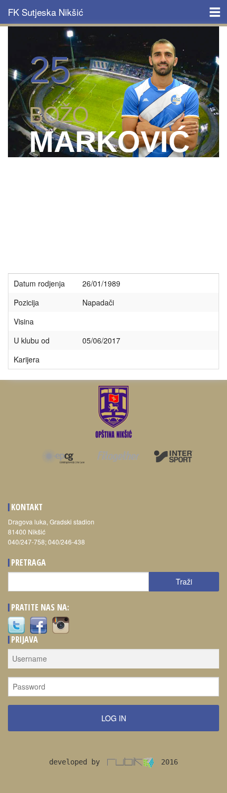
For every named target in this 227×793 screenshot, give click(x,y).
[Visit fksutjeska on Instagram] (60, 624)
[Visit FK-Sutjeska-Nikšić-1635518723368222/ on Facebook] (38, 624)
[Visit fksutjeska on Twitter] (16, 624)
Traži (184, 581)
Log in (113, 718)
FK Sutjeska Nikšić (45, 11)
